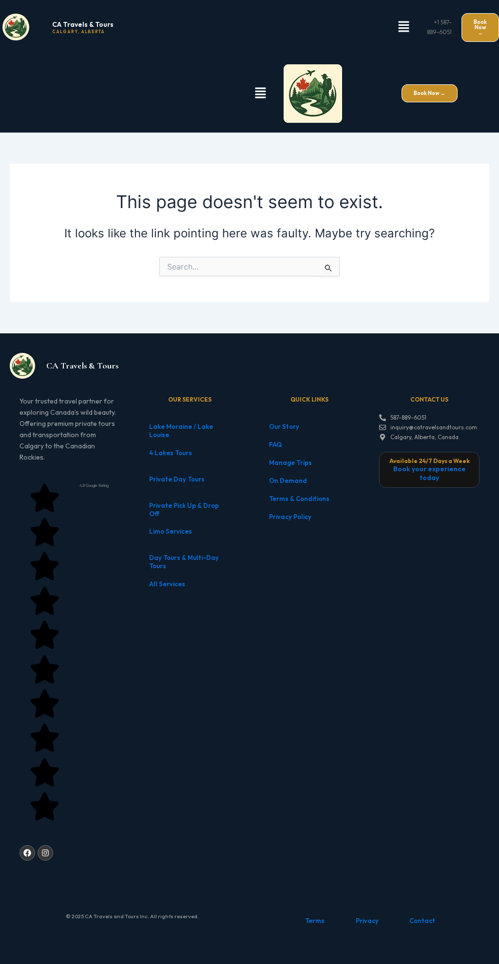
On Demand (288, 480)
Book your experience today (429, 473)
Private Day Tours (177, 479)
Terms (315, 921)
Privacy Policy (290, 517)
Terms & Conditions (299, 498)
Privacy (367, 921)
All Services (167, 584)
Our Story (284, 426)
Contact (422, 921)
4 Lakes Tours (170, 453)
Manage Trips (290, 462)
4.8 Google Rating (94, 485)
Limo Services (170, 531)
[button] (403, 27)
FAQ (275, 444)
